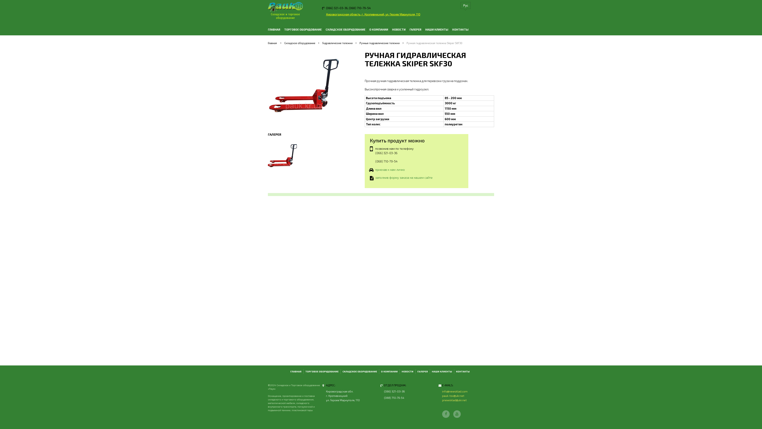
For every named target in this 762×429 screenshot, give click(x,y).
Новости (399, 29)
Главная (274, 29)
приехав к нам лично (390, 169)
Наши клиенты (436, 29)
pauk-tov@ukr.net (453, 395)
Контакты (460, 29)
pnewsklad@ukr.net (454, 400)
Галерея (415, 29)
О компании (378, 29)
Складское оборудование (345, 29)
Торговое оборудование (303, 29)
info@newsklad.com (455, 391)
